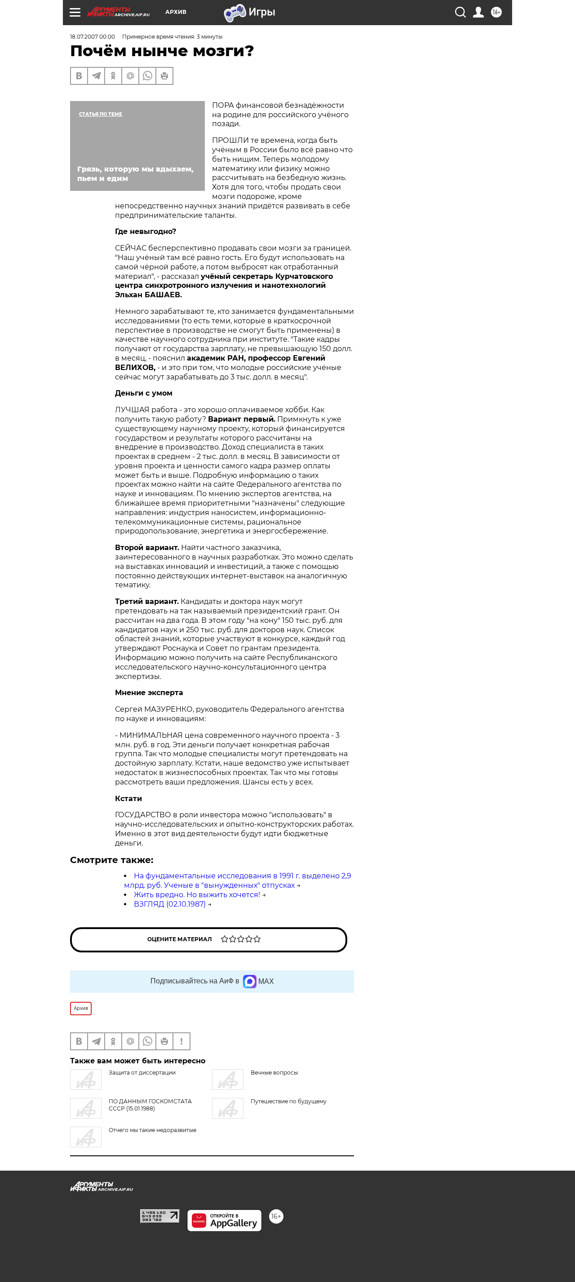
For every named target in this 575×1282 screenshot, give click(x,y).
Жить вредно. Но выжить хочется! (197, 894)
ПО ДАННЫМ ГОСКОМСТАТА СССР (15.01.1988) (150, 1105)
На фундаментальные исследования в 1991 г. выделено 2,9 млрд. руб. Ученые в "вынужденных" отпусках (237, 881)
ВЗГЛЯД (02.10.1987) (170, 904)
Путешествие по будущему (289, 1101)
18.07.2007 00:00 (92, 36)
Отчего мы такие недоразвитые (152, 1130)
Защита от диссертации (142, 1072)
